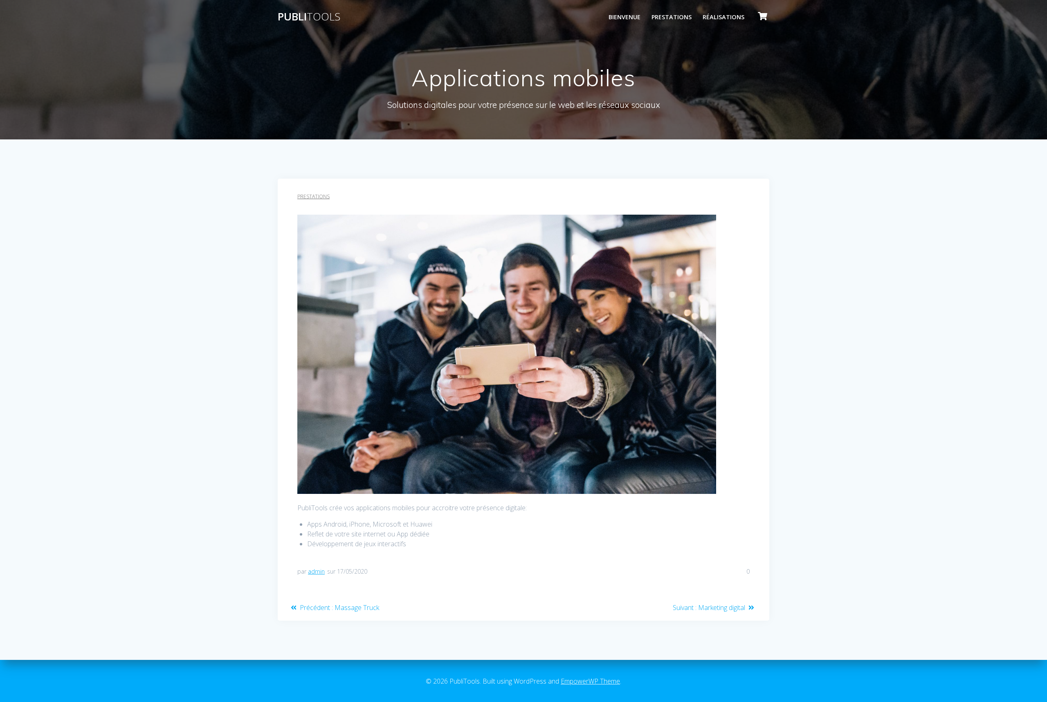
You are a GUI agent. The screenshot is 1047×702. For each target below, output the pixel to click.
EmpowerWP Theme (590, 681)
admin (316, 571)
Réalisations (723, 17)
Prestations (672, 17)
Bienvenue (624, 17)
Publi (309, 16)
